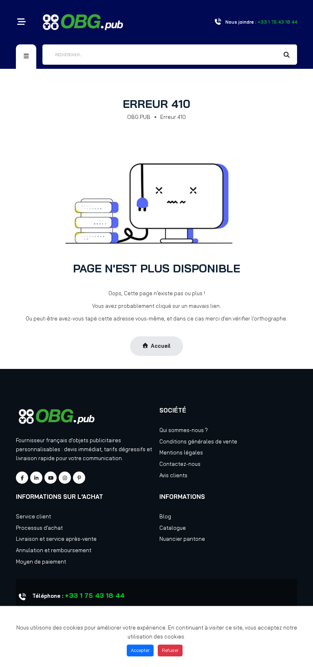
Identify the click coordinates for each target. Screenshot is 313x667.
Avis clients (173, 475)
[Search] (287, 55)
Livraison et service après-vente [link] (56, 538)
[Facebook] (22, 478)
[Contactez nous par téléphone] (217, 22)
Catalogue (172, 527)
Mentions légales (181, 452)
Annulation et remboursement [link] (53, 550)
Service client (33, 516)
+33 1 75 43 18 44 (94, 595)
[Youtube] (50, 478)
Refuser (170, 650)
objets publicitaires (97, 440)
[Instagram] (65, 478)
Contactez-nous (180, 464)
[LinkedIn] (36, 478)
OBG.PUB (138, 117)
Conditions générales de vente (198, 441)
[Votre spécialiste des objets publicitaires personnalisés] (83, 21)
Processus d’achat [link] (39, 527)
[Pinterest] (79, 478)
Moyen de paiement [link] (41, 561)
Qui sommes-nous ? (183, 430)
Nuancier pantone (182, 538)
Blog (165, 516)
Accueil (161, 345)
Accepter (140, 650)
